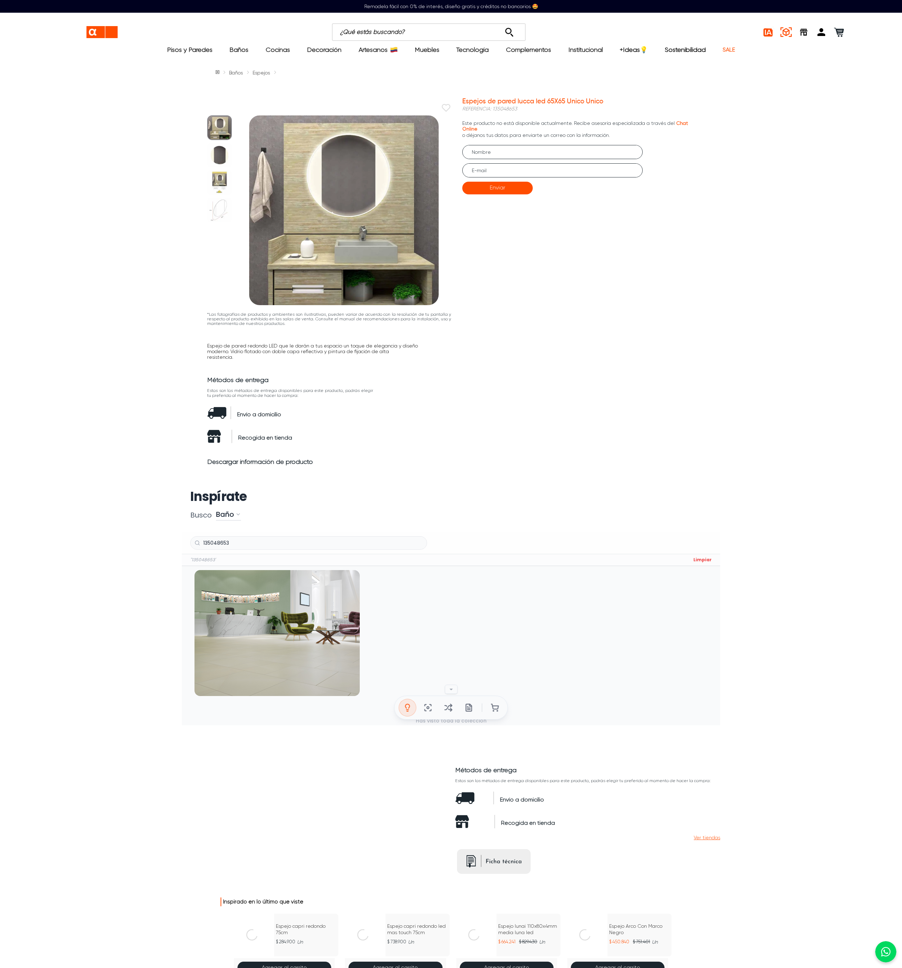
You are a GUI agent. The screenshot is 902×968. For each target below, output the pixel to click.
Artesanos (373, 49)
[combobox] (461, 32)
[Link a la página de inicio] (218, 73)
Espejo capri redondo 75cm (301, 929)
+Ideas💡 (634, 49)
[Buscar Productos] (509, 30)
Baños (238, 49)
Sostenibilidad (685, 49)
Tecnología (472, 49)
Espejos (261, 72)
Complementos (528, 49)
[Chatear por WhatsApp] (885, 951)
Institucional (585, 49)
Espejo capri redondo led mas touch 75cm (416, 929)
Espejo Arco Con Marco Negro (635, 929)
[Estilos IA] (768, 32)
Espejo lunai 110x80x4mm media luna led (527, 929)
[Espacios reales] (786, 32)
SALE (729, 50)
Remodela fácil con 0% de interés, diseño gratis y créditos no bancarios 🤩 (451, 6)
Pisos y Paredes (189, 49)
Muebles (427, 49)
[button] (821, 32)
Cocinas (278, 49)
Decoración (324, 49)
